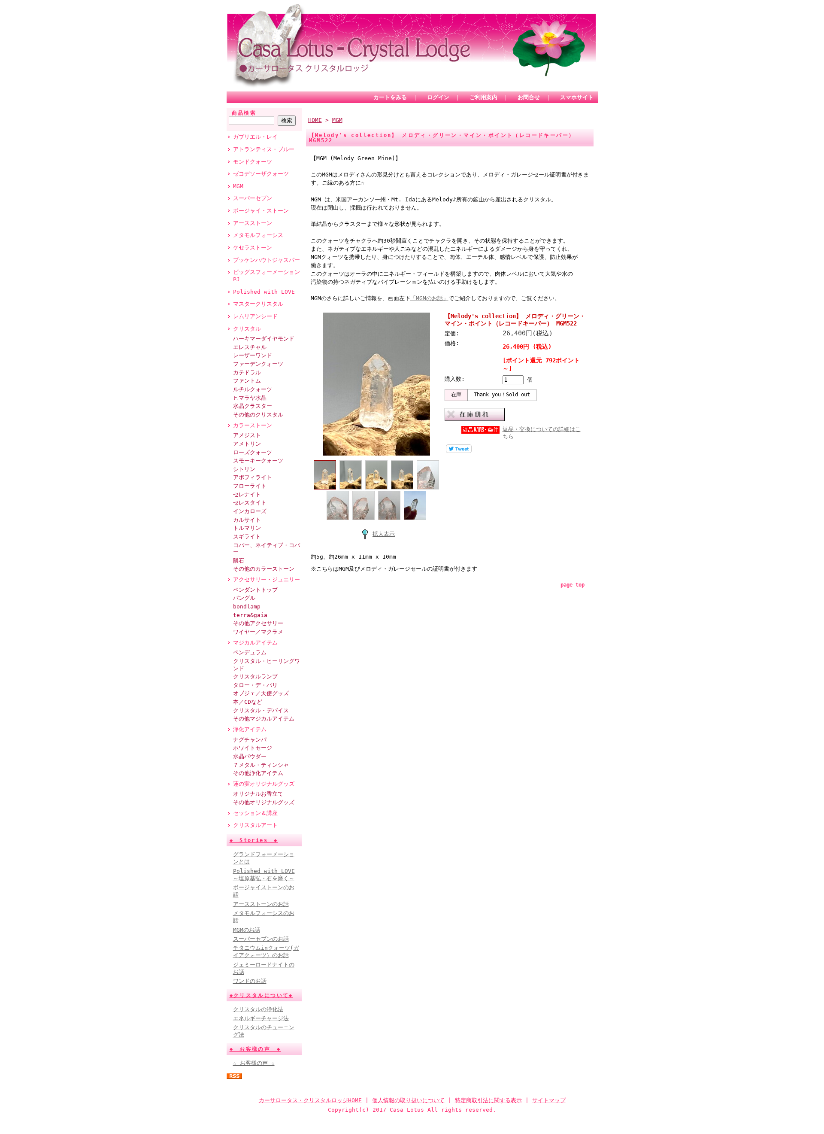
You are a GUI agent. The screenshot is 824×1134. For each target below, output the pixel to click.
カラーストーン (252, 425)
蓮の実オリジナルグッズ (263, 784)
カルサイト (247, 520)
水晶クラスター (252, 406)
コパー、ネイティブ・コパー (266, 549)
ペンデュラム (250, 652)
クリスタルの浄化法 (258, 1009)
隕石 (238, 560)
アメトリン (247, 444)
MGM (238, 186)
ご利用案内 (483, 97)
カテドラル (247, 372)
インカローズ (250, 511)
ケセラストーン (252, 247)
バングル (244, 598)
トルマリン (247, 528)
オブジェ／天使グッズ (261, 693)
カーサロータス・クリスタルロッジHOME (310, 1100)
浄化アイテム (250, 729)
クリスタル (247, 328)
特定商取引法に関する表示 (488, 1100)
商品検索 (244, 113)
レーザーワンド (252, 355)
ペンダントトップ (255, 590)
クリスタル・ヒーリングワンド (266, 665)
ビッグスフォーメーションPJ (266, 276)
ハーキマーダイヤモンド (263, 338)
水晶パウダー (250, 756)
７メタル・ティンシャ (261, 765)
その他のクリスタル (258, 414)
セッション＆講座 (255, 813)
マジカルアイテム (255, 642)
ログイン (438, 97)
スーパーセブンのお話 (261, 939)
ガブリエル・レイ (255, 137)
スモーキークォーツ (258, 460)
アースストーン (252, 223)
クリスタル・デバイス (261, 710)
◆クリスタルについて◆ (261, 995)
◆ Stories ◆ (254, 840)
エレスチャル (250, 347)
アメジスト (247, 435)
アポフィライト (252, 477)
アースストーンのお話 (261, 904)
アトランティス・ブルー (263, 149)
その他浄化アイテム (258, 773)
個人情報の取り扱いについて (408, 1100)
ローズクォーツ (252, 452)
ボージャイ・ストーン (261, 210)
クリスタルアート (255, 825)
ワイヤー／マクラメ (258, 632)
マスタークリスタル (258, 304)
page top (572, 585)
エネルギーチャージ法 (261, 1018)
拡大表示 (384, 534)
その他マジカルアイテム (263, 718)
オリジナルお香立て (258, 793)
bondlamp (247, 606)
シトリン (244, 469)
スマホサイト (577, 97)
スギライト (247, 536)
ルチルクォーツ (252, 389)
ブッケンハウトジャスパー (266, 260)
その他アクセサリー (258, 623)
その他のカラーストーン (263, 568)
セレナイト (247, 494)
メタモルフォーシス (258, 235)
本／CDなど (247, 702)
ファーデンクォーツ (258, 364)
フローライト (250, 486)
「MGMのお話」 (429, 298)
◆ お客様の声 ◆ (255, 1049)
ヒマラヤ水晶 (250, 398)
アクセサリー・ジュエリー (266, 579)
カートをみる (390, 97)
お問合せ (529, 97)
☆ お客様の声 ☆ (254, 1063)
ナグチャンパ (250, 739)
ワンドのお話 (250, 981)
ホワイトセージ (252, 748)
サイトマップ (549, 1100)
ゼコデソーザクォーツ (261, 173)
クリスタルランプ (255, 676)
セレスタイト (250, 502)
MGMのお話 (246, 930)
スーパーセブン (252, 198)
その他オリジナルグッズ (263, 802)
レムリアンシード (255, 316)
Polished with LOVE (264, 292)
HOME (315, 120)
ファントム (247, 380)
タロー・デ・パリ (255, 685)
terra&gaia (250, 615)
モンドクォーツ (252, 161)
